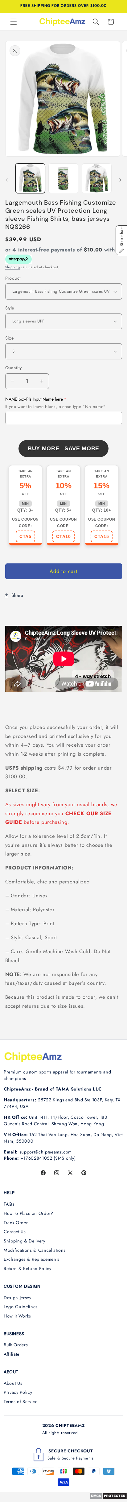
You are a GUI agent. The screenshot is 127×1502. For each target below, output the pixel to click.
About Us (13, 1383)
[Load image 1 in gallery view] (30, 178)
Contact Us (15, 1232)
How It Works (17, 1316)
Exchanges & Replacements (31, 1259)
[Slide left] (7, 180)
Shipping (12, 266)
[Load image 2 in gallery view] (63, 178)
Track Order (16, 1223)
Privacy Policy (18, 1392)
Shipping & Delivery (24, 1241)
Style (9, 308)
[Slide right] (120, 180)
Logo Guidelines (21, 1307)
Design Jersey (17, 1298)
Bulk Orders (16, 1345)
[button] (13, 21)
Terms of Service (21, 1401)
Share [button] (17, 595)
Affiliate (11, 1354)
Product (13, 278)
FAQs (9, 1204)
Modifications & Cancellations (35, 1250)
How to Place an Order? (28, 1213)
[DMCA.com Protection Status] (108, 1497)
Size (9, 338)
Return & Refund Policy (27, 1268)
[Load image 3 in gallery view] (97, 178)
